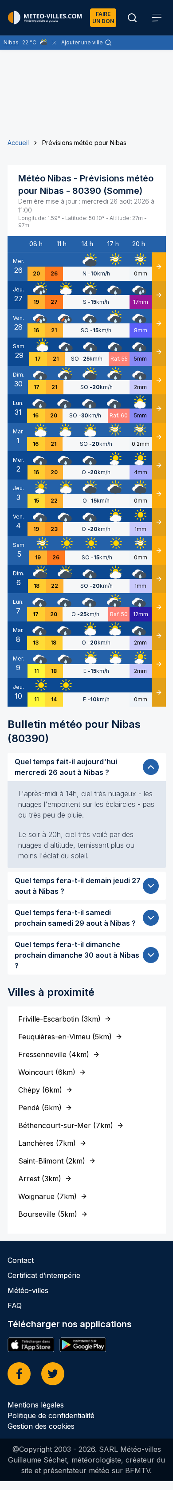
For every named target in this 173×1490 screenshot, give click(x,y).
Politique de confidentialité (51, 1415)
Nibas (11, 42)
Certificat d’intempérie (44, 1275)
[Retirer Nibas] (54, 42)
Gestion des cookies (41, 1426)
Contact (21, 1260)
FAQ (15, 1305)
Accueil (18, 142)
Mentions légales (36, 1404)
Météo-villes (28, 1290)
